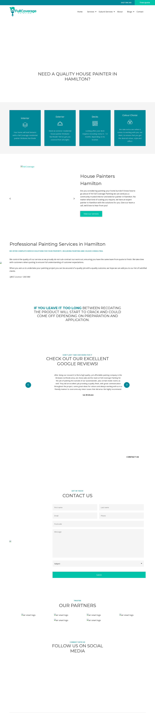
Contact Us (133, 457)
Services (90, 11)
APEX (130, 715)
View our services (91, 214)
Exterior (88, 692)
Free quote (145, 2)
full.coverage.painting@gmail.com (132, 692)
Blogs (129, 11)
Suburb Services (106, 11)
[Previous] (10, 198)
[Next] (74, 198)
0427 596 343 (126, 2)
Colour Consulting (92, 704)
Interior (88, 696)
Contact (140, 11)
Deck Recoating (91, 700)
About (120, 11)
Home (80, 11)
